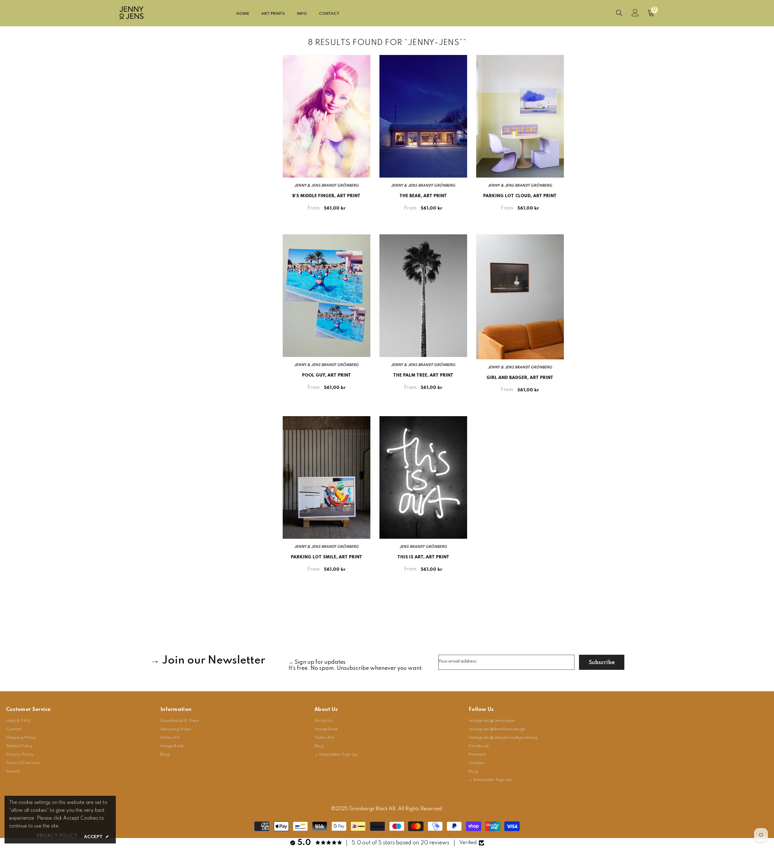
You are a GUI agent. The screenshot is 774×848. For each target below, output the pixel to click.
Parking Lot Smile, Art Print (326, 557)
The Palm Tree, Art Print (423, 375)
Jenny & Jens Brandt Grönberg (326, 186)
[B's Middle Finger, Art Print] (326, 116)
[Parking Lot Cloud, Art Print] (520, 116)
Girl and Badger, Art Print (519, 378)
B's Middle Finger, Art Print (326, 196)
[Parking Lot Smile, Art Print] (326, 477)
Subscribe (602, 662)
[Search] (619, 13)
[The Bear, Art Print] (423, 116)
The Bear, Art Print (423, 196)
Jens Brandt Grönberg (423, 547)
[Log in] (635, 12)
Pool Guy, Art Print (326, 375)
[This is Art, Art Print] (423, 477)
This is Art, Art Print (423, 557)
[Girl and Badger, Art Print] (520, 296)
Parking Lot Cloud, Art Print (520, 196)
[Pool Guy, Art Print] (326, 295)
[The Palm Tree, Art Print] (423, 295)
